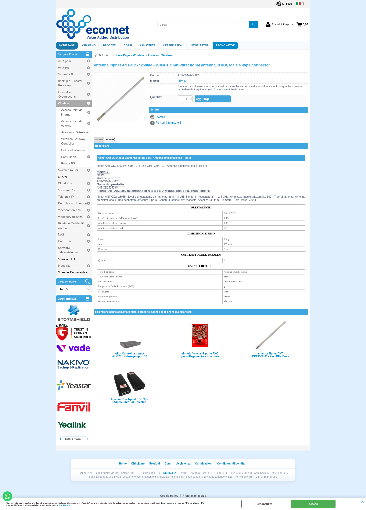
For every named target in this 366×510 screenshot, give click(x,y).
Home (123, 463)
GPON (62, 176)
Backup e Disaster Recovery (70, 83)
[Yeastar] (74, 386)
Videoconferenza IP (71, 210)
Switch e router (68, 170)
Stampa (160, 117)
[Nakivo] (74, 364)
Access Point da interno (72, 112)
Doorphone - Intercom (73, 203)
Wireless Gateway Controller (73, 141)
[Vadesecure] (74, 348)
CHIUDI (362, 502)
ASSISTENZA (147, 45)
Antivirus (63, 67)
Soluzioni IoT (66, 259)
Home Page (67, 45)
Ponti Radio (69, 157)
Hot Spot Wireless (73, 150)
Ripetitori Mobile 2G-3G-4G (72, 225)
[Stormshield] (74, 313)
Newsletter (199, 45)
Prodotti (109, 45)
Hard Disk (64, 241)
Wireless (63, 103)
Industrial (64, 265)
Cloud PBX (65, 183)
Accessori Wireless (75, 132)
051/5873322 (169, 472)
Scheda (99, 139)
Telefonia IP (66, 196)
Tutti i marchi (74, 439)
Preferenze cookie (194, 495)
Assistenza (183, 463)
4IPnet (182, 80)
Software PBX (67, 190)
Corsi (128, 45)
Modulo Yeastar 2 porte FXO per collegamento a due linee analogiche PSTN (200, 355)
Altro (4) (110, 139)
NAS (61, 234)
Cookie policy (65, 505)
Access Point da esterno (72, 123)
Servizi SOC (66, 74)
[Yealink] (74, 425)
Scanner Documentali (72, 272)
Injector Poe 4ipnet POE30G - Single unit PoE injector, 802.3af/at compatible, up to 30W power (129, 400)
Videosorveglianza (70, 216)
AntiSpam (64, 61)
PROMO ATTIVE (225, 45)
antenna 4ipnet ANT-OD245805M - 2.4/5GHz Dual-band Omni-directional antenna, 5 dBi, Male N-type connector (270, 355)
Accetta (313, 504)
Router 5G (68, 163)
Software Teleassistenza (68, 250)
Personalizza (263, 504)
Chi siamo (89, 45)
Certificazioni (173, 45)
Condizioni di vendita (231, 463)
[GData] (74, 333)
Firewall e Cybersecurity (67, 94)
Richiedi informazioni (168, 122)
